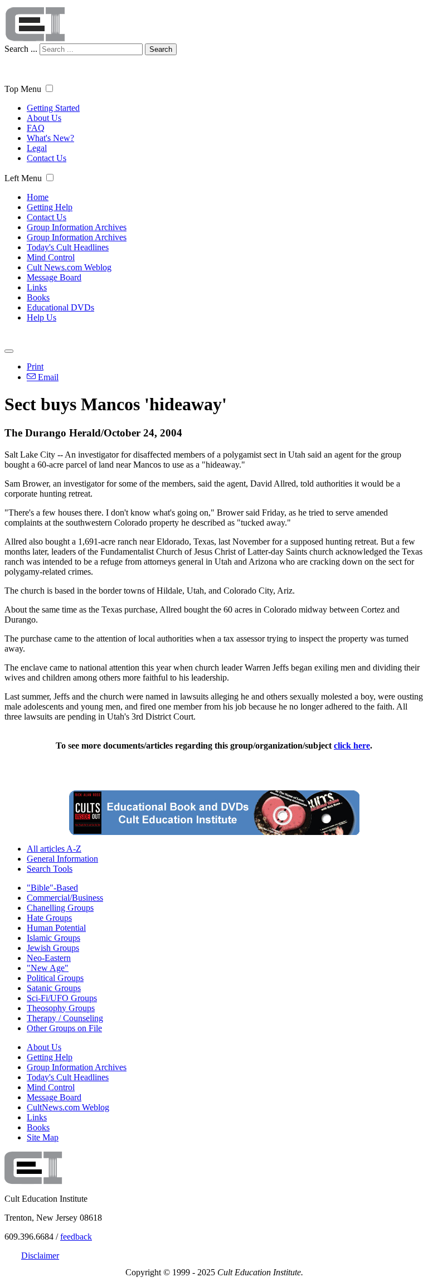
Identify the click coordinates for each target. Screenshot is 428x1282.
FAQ (36, 128)
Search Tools (49, 868)
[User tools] (8, 351)
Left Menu (23, 178)
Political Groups (55, 978)
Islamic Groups (53, 938)
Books (38, 297)
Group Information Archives (77, 227)
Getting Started (53, 108)
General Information (62, 858)
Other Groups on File (64, 1028)
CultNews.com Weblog (68, 1107)
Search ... (20, 49)
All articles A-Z (54, 848)
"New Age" (48, 968)
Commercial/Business (65, 897)
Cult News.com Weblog (69, 267)
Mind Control (51, 257)
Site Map (43, 1137)
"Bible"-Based (52, 887)
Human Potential (56, 928)
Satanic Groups (54, 988)
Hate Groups (49, 917)
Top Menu (22, 89)
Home (37, 197)
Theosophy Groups (61, 1008)
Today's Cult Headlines (68, 247)
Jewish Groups (53, 948)
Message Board (54, 277)
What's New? (50, 138)
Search (160, 49)
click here (352, 745)
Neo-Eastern (49, 958)
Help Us (41, 317)
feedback (76, 1236)
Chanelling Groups (60, 907)
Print (35, 366)
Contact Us (46, 158)
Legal (37, 148)
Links (37, 287)
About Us (44, 118)
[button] (49, 88)
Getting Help (49, 207)
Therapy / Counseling (65, 1018)
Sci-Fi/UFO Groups (62, 998)
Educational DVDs (60, 307)
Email (47, 377)
